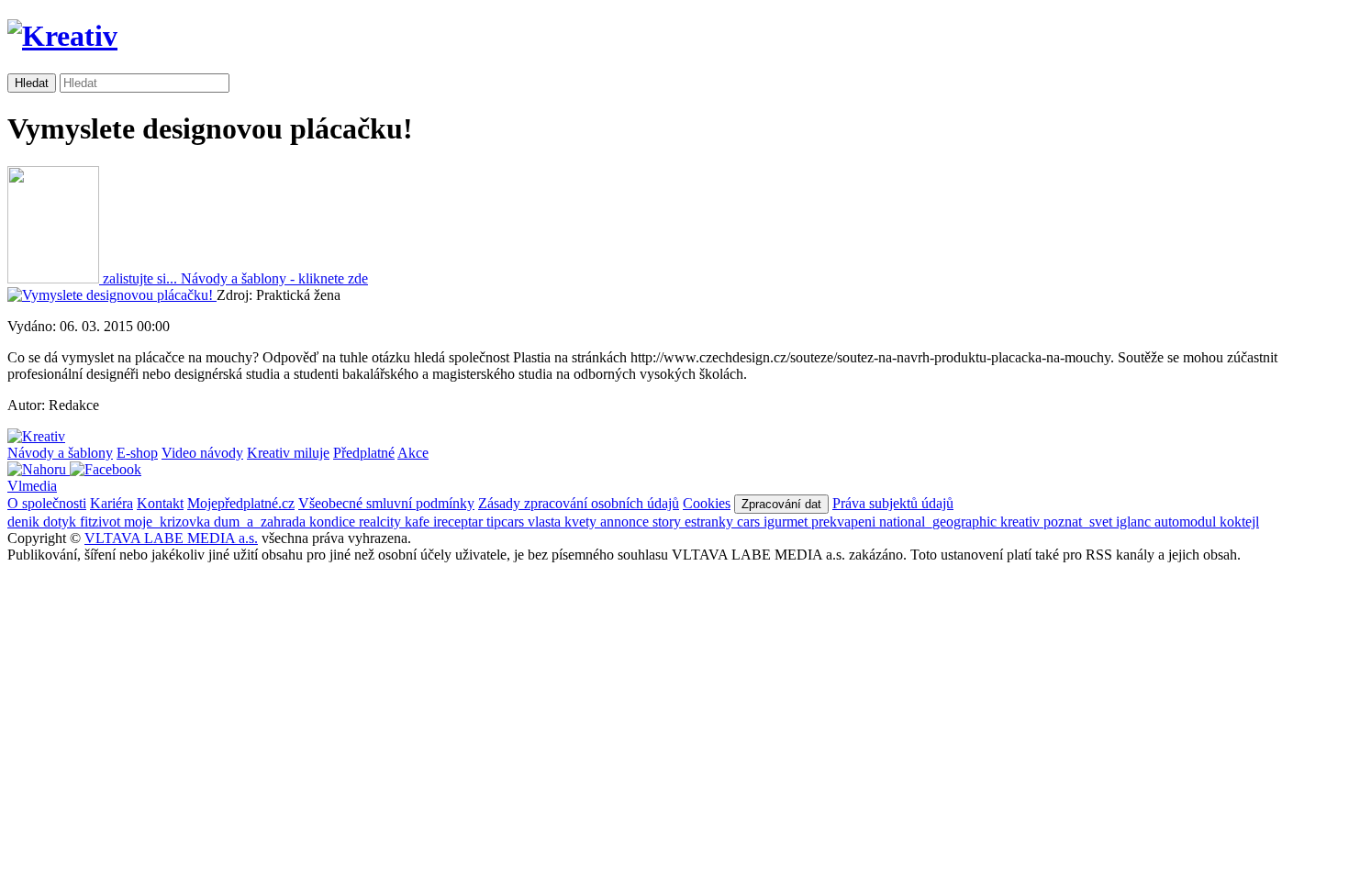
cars (750, 521)
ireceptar (459, 521)
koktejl (1239, 521)
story (668, 521)
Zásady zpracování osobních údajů (578, 503)
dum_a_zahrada (261, 521)
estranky (711, 521)
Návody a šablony (60, 453)
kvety (582, 521)
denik (25, 521)
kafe (419, 521)
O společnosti (46, 503)
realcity (382, 521)
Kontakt (160, 503)
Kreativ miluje (288, 453)
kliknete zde (274, 278)
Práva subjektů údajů (892, 503)
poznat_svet (1079, 521)
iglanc (1135, 521)
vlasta (546, 521)
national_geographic (939, 521)
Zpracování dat (781, 504)
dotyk (61, 521)
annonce (626, 521)
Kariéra (111, 503)
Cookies (706, 503)
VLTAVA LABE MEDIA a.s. (171, 538)
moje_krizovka (169, 521)
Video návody (202, 453)
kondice (334, 521)
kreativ (1021, 521)
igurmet (787, 521)
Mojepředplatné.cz (241, 503)
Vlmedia (32, 486)
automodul (1187, 521)
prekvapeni (845, 521)
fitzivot (102, 521)
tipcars (507, 521)
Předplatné (364, 453)
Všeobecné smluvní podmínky (386, 503)
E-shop (137, 453)
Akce (413, 453)
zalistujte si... (140, 278)
